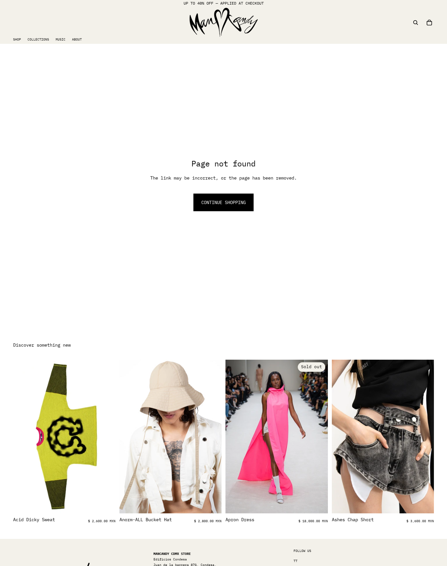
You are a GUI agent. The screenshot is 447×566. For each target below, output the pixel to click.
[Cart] (429, 22)
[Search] (415, 22)
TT (295, 561)
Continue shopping (223, 202)
